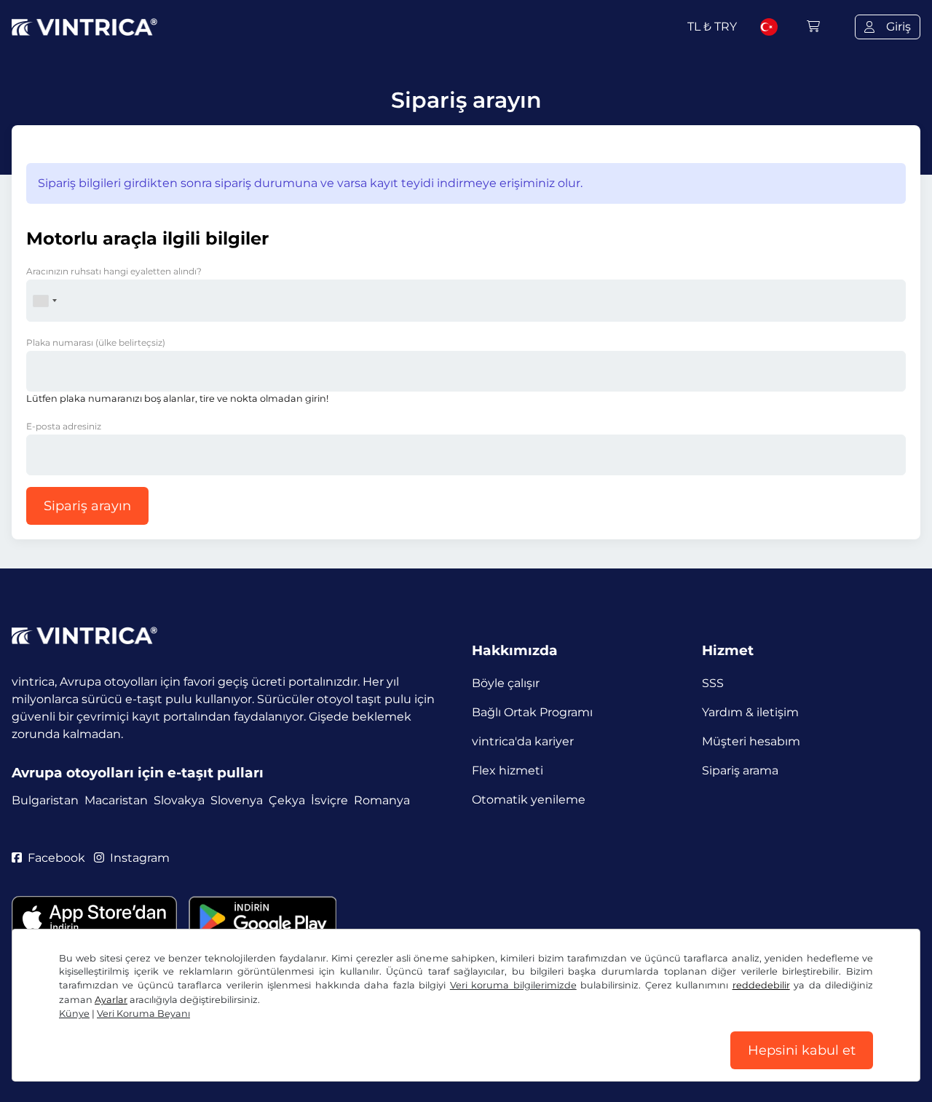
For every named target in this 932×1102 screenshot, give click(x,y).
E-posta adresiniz (63, 426)
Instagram (140, 858)
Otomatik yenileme (528, 799)
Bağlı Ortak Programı (532, 712)
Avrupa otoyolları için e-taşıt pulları (138, 772)
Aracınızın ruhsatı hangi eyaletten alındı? (114, 271)
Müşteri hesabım (751, 741)
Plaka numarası (95, 342)
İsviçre (329, 800)
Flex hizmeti (507, 770)
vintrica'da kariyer (523, 741)
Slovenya (236, 800)
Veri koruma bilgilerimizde (513, 985)
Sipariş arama (740, 770)
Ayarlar (111, 999)
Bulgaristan (45, 800)
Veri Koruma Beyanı (143, 1013)
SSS (713, 683)
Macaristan (116, 800)
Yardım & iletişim (750, 712)
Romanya (382, 800)
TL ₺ (712, 26)
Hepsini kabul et (802, 1050)
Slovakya (179, 800)
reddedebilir (761, 985)
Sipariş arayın (87, 506)
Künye (74, 1013)
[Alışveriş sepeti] (813, 26)
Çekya (287, 800)
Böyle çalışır (506, 683)
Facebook (56, 858)
